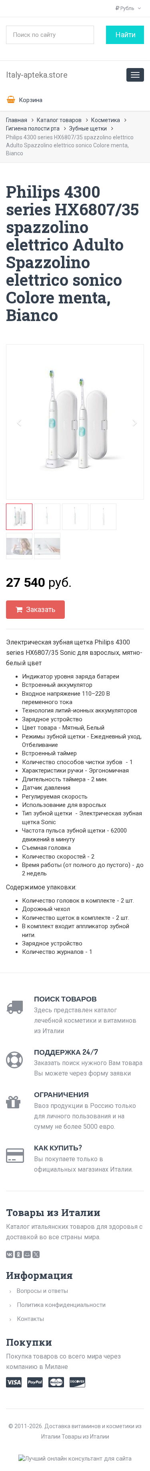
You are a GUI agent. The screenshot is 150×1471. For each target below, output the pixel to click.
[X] (36, 1254)
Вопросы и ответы (42, 1290)
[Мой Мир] (27, 1254)
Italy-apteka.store (37, 75)
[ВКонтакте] (9, 1254)
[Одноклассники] (18, 1254)
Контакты (30, 1318)
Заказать (39, 609)
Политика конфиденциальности (61, 1304)
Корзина (29, 100)
